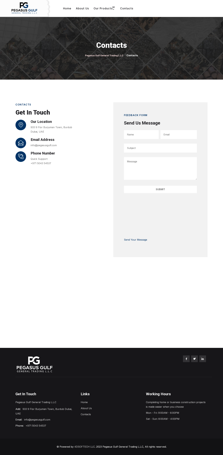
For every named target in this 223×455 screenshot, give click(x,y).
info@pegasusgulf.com (44, 145)
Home (67, 8)
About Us (82, 8)
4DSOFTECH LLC (84, 446)
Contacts (126, 8)
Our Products (103, 8)
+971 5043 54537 (41, 163)
